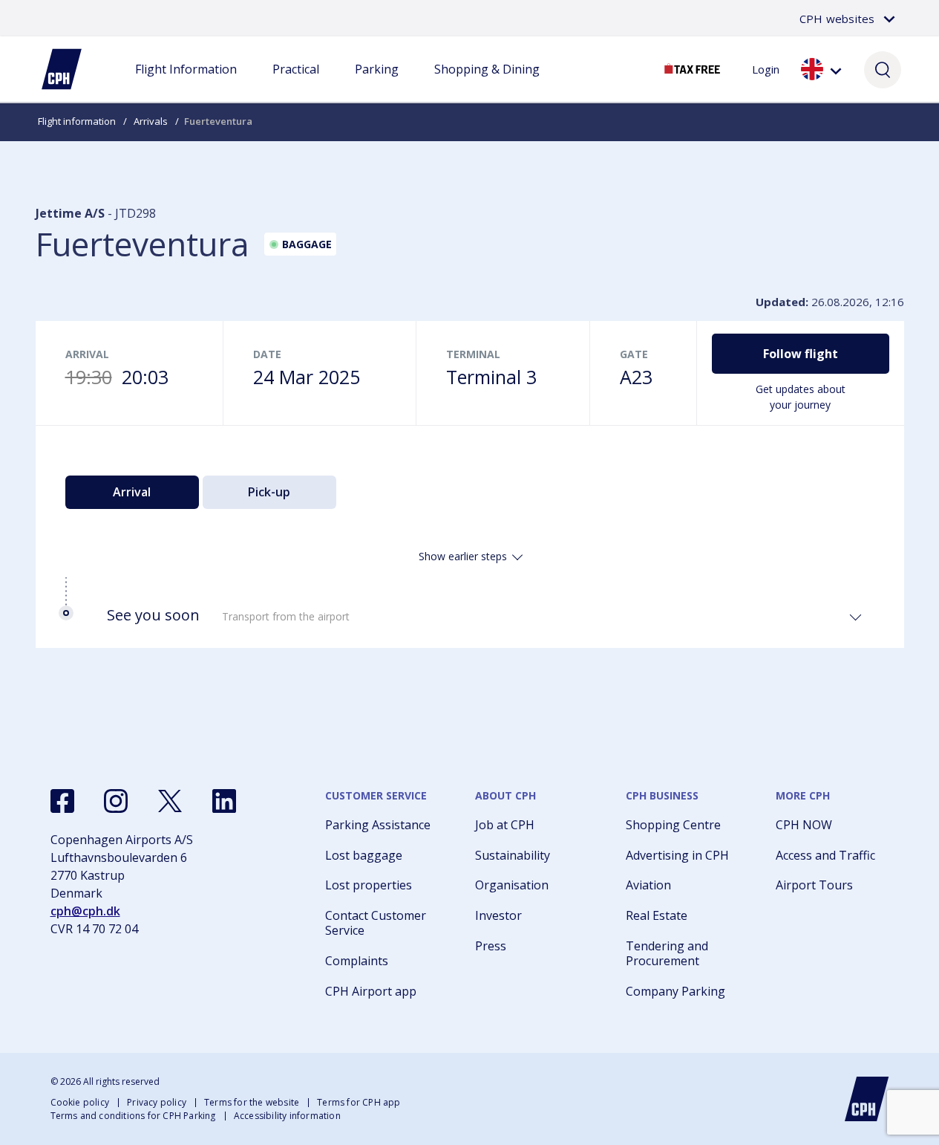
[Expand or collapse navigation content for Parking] (376, 84)
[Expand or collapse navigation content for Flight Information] (185, 84)
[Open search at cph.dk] (882, 69)
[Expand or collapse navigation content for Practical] (295, 84)
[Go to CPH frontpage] (867, 1099)
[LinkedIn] (224, 801)
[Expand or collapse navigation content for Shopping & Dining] (487, 84)
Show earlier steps (463, 556)
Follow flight (800, 354)
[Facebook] (62, 801)
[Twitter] (170, 801)
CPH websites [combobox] (836, 18)
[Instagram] (116, 801)
